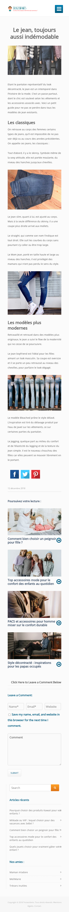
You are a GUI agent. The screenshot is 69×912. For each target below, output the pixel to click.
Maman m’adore (19, 872)
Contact (37, 906)
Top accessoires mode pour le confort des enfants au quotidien (33, 838)
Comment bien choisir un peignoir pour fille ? (35, 830)
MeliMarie (15, 879)
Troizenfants (28, 902)
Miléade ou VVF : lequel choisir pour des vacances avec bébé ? (32, 822)
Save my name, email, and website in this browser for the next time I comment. (34, 720)
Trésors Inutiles (18, 885)
